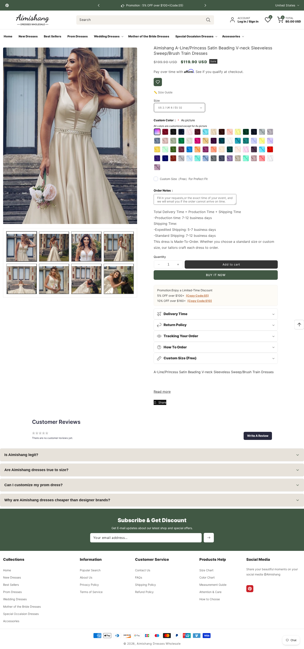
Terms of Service (91, 592)
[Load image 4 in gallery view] (119, 246)
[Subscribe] (209, 537)
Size (157, 100)
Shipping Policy (145, 584)
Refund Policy (144, 592)
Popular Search (90, 570)
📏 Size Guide (163, 92)
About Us (86, 577)
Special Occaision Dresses (21, 613)
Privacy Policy (89, 584)
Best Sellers (11, 584)
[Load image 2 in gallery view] (54, 246)
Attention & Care (210, 592)
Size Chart (206, 570)
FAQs (138, 577)
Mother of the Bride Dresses (22, 606)
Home (7, 570)
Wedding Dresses (15, 599)
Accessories (11, 621)
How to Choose (209, 599)
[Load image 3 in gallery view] (86, 246)
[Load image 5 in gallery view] (21, 279)
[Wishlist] (158, 82)
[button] (205, 5)
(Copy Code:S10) (199, 300)
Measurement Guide (212, 584)
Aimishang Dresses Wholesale (159, 643)
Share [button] (162, 402)
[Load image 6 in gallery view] (54, 279)
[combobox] (145, 20)
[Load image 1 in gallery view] (21, 246)
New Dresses (12, 577)
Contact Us (142, 570)
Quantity (160, 256)
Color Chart (207, 577)
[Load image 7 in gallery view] (86, 279)
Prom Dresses (12, 592)
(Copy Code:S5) (197, 295)
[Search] (208, 20)
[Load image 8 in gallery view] (119, 279)
